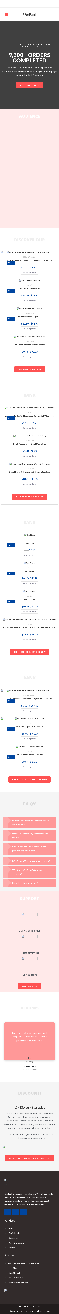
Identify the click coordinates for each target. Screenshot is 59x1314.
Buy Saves (29, 571)
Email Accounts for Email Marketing (29, 444)
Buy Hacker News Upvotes (29, 316)
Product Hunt (29, 341)
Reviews (29, 624)
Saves (29, 568)
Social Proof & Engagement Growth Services (29, 472)
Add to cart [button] (29, 555)
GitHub (29, 285)
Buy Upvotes (29, 599)
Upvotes (29, 596)
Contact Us (36, 1306)
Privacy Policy (24, 1306)
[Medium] (29, 3)
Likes (29, 540)
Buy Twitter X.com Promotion (29, 754)
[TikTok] (26, 3)
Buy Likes (29, 543)
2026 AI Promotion (29, 257)
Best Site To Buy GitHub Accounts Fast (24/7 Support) (29, 416)
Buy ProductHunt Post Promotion (29, 344)
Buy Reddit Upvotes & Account (30, 726)
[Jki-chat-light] (23, 1212)
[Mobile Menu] (54, 14)
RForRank (29, 14)
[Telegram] (32, 3)
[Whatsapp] (7, 1212)
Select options (29, 272)
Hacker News (29, 313)
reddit (29, 723)
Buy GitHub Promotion (29, 288)
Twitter (29, 751)
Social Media (29, 469)
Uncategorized (29, 440)
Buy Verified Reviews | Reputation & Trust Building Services (29, 627)
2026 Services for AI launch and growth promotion (29, 260)
